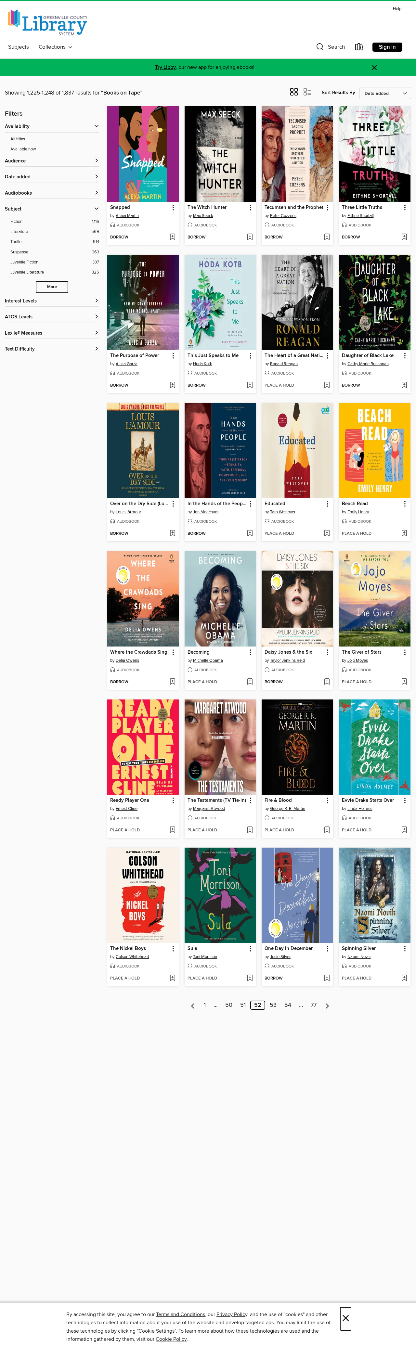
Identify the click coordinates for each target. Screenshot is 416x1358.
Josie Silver (280, 956)
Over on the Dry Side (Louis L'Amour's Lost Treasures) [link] (140, 504)
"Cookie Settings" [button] (156, 1331)
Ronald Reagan (284, 363)
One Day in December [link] (289, 949)
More (52, 287)
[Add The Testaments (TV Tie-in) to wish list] (250, 830)
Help (397, 8)
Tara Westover (282, 512)
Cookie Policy (171, 1339)
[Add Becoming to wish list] (250, 682)
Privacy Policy (231, 1314)
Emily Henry (358, 512)
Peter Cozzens (283, 215)
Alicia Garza (126, 363)
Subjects (18, 47)
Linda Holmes (359, 808)
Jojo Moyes (357, 660)
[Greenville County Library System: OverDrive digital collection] (47, 22)
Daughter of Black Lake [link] (368, 356)
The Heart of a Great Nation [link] (294, 356)
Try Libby (165, 67)
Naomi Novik (359, 956)
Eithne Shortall (360, 215)
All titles (17, 139)
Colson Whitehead (132, 956)
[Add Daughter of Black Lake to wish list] (404, 385)
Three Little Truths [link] (362, 208)
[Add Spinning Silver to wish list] (404, 978)
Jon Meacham (206, 512)
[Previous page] (193, 1005)
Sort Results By (338, 93)
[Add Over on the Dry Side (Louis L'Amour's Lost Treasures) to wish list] (172, 534)
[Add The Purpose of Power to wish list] (172, 385)
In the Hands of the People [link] (217, 504)
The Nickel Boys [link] (128, 949)
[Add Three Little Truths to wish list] (404, 237)
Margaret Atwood (209, 808)
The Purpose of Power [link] (134, 356)
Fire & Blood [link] (278, 800)
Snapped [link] (120, 208)
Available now (23, 149)
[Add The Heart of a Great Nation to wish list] (327, 385)
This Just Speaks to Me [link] (213, 356)
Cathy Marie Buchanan (368, 363)
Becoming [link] (199, 652)
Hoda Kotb (202, 363)
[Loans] (359, 48)
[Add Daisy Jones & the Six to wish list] (327, 682)
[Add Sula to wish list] (250, 978)
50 (228, 1005)
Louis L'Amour (128, 512)
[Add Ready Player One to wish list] (172, 830)
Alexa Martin (127, 215)
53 (273, 1005)
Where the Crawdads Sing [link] (138, 652)
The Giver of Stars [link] (362, 652)
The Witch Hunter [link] (207, 208)
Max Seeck (203, 215)
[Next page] (327, 1005)
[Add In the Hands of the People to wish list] (250, 534)
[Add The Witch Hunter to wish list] (250, 237)
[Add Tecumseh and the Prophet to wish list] (327, 237)
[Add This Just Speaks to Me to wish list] (250, 385)
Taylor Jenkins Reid (287, 660)
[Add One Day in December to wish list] (327, 978)
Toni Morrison (205, 956)
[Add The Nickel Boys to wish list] (172, 978)
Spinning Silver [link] (359, 949)
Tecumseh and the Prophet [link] (294, 208)
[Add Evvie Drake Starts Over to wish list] (404, 830)
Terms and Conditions (180, 1314)
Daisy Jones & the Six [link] (288, 652)
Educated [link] (275, 504)
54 (287, 1005)
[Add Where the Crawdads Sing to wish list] (172, 682)
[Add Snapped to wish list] (172, 237)
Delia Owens (127, 660)
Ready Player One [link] (129, 800)
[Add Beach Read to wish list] (404, 534)
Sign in (387, 47)
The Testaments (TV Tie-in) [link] (217, 800)
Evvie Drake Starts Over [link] (368, 800)
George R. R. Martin (287, 808)
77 (314, 1005)
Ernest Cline (126, 808)
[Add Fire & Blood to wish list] (327, 830)
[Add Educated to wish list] (327, 534)
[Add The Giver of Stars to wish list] (404, 682)
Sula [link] (192, 949)
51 (243, 1005)
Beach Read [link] (355, 504)
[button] (330, 48)
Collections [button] (53, 47)
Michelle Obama (208, 660)
